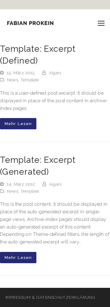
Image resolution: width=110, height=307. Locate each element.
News (12, 79)
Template (29, 79)
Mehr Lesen (18, 123)
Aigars (55, 72)
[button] (101, 23)
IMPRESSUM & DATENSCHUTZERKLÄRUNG (50, 297)
